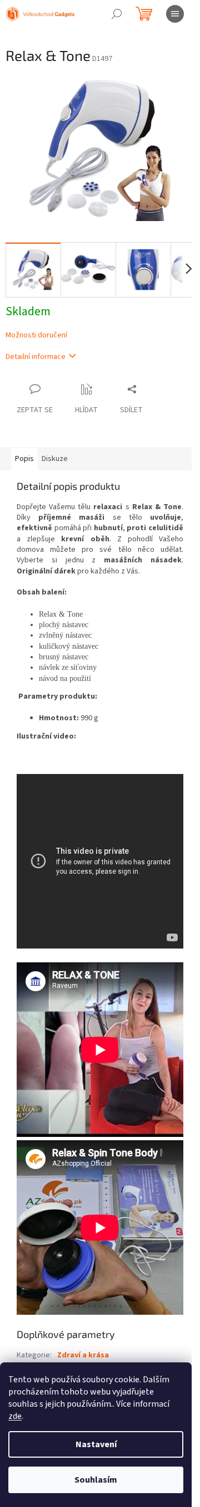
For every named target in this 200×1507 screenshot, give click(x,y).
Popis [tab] (24, 458)
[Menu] (175, 14)
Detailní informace (36, 356)
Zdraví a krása (83, 1355)
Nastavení (96, 1444)
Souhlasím (95, 1480)
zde (15, 1416)
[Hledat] (117, 14)
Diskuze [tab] (55, 458)
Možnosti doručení (36, 335)
